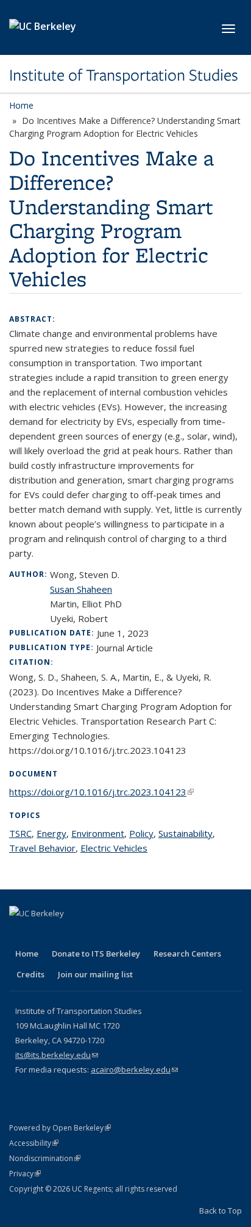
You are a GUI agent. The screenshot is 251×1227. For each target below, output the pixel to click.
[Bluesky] (139, 934)
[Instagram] (115, 934)
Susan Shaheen (81, 589)
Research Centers (187, 953)
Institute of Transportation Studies (123, 75)
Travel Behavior (42, 848)
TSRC (20, 833)
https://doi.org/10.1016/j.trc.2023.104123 (101, 792)
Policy (141, 833)
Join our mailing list (95, 974)
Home (21, 105)
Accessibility (33, 1143)
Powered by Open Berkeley (60, 1128)
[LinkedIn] (67, 934)
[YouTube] (91, 934)
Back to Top (220, 1210)
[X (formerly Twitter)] (44, 934)
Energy (51, 833)
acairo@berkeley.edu (134, 1069)
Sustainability (185, 833)
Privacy (25, 1173)
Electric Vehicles (113, 848)
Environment (97, 833)
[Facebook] (20, 934)
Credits (30, 974)
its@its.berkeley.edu (56, 1054)
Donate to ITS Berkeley (96, 953)
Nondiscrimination (44, 1158)
